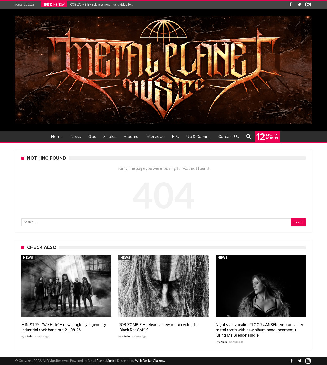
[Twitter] (299, 5)
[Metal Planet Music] (163, 15)
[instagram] (308, 5)
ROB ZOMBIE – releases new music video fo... (100, 4)
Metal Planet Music (101, 361)
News (28, 257)
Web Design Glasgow (150, 361)
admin (29, 336)
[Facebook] (290, 5)
